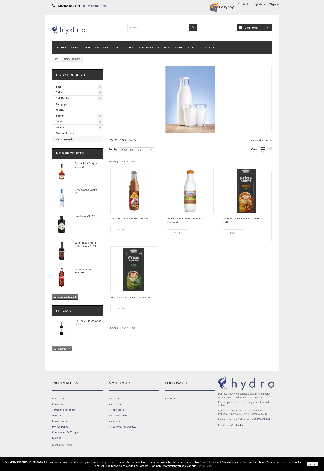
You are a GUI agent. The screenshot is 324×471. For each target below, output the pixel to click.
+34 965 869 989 (261, 419)
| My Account (208, 47)
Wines (191, 47)
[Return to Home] (56, 59)
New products (70, 153)
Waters (61, 47)
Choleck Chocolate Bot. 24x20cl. (129, 218)
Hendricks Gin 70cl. (86, 216)
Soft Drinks (145, 47)
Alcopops (164, 47)
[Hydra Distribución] (87, 29)
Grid (263, 152)
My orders (114, 398)
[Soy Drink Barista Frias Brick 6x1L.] (133, 269)
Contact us (58, 404)
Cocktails (101, 47)
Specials (64, 311)
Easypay (226, 7)
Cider (178, 47)
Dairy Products (64, 139)
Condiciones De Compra (65, 432)
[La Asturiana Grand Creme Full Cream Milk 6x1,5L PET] (190, 191)
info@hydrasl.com (94, 5)
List (269, 152)
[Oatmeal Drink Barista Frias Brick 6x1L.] (246, 191)
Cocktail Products (66, 133)
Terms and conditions (64, 409)
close (312, 464)
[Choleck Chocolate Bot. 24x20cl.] (133, 191)
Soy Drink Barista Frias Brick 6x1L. (131, 297)
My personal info (118, 415)
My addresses (116, 409)
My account (121, 383)
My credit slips (116, 404)
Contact (243, 4)
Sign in (274, 4)
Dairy (116, 47)
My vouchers (116, 421)
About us (57, 415)
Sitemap (56, 438)
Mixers (129, 47)
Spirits (75, 47)
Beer (87, 47)
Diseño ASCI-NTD (62, 444)
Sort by (113, 149)
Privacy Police (60, 426)
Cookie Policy (59, 421)
